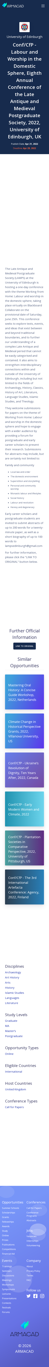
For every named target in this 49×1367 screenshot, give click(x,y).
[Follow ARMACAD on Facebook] (35, 1295)
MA (7, 1026)
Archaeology (13, 972)
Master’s (10, 1031)
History (9, 987)
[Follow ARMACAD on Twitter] (29, 1295)
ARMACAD (24, 1351)
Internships (32, 1240)
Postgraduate (14, 1036)
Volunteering (33, 1245)
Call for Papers (14, 1107)
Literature (11, 1003)
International (13, 1071)
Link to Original (24, 646)
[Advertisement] (24, 179)
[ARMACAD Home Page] (13, 5)
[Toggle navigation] (43, 6)
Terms (30, 1275)
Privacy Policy (33, 1270)
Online (9, 1054)
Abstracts (31, 1220)
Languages (12, 998)
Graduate (11, 1021)
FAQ (29, 1280)
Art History (12, 977)
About (30, 1266)
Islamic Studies (14, 993)
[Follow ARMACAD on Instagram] (42, 1295)
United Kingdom (15, 1089)
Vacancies (31, 1236)
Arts (7, 982)
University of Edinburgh (24, 36)
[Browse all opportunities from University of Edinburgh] (24, 26)
